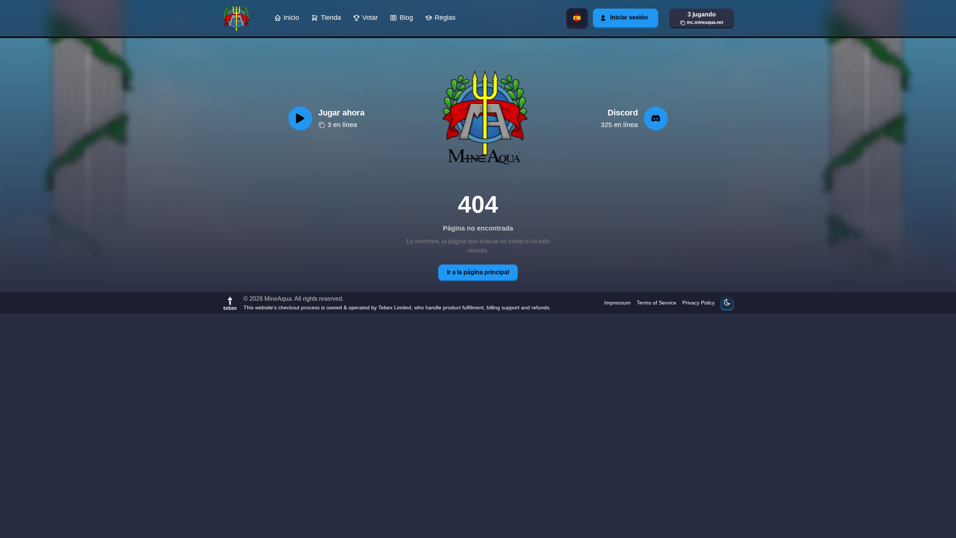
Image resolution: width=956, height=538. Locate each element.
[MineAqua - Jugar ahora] (483, 118)
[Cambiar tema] (727, 303)
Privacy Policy (698, 303)
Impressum (617, 303)
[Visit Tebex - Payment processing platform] (230, 303)
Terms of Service (656, 303)
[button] (701, 18)
